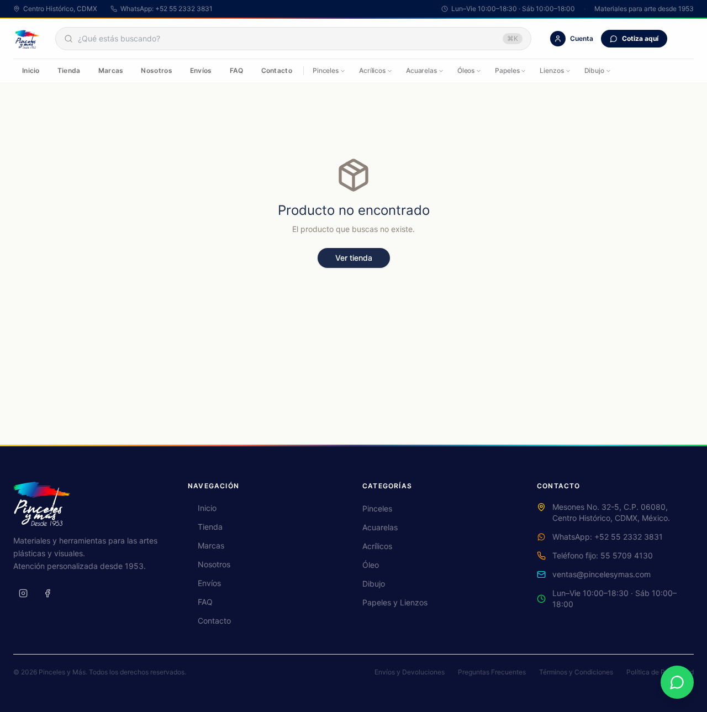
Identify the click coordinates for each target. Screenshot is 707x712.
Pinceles (326, 70)
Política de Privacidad (660, 672)
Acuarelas (421, 70)
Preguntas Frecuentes (492, 672)
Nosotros (156, 70)
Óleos (465, 70)
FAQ (237, 70)
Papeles (507, 70)
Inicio (31, 70)
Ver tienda (353, 257)
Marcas (111, 70)
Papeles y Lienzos (395, 602)
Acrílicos (372, 70)
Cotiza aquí (640, 38)
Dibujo (594, 70)
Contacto (276, 70)
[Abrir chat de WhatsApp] (677, 682)
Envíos (201, 70)
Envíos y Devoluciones (409, 672)
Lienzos (551, 70)
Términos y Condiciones (576, 672)
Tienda (69, 70)
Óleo (370, 564)
